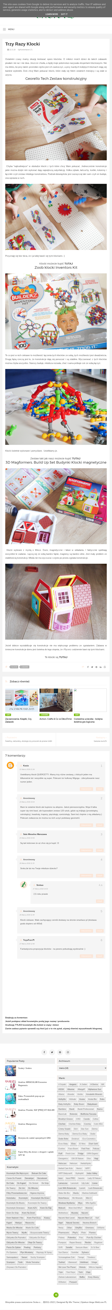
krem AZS (32, 1208)
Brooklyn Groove (65, 1119)
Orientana (89, 1228)
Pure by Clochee (94, 1237)
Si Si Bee (95, 1247)
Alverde (71, 1094)
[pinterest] (60, 1052)
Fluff (60, 1153)
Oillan (69, 1228)
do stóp (45, 1183)
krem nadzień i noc (15, 1218)
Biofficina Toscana (88, 1114)
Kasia (26, 765)
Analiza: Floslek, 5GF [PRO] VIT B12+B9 (36, 1110)
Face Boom (73, 1149)
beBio (82, 1277)
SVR (60, 1247)
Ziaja (88, 1272)
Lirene (94, 1183)
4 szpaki (62, 1084)
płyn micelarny (26, 1252)
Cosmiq (87, 1124)
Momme (89, 1208)
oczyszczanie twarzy (39, 1233)
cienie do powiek (14, 1178)
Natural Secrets (72, 1223)
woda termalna (32, 1262)
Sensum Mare (82, 1247)
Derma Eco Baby (79, 1134)
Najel (60, 1223)
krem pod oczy (34, 1218)
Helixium (73, 1163)
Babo (102, 1099)
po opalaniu (12, 1252)
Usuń (99, 789)
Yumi (80, 1272)
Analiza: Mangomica (27, 1124)
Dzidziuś (75, 1139)
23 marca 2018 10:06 (27, 838)
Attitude (72, 1099)
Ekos (73, 1144)
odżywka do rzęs (37, 1237)
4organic (73, 1084)
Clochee (61, 1124)
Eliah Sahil (93, 1144)
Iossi (60, 1178)
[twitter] (52, 1052)
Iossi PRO (70, 1178)
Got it (64, 14)
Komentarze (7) (26, 50)
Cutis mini (98, 1124)
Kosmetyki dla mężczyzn (17, 1173)
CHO (78, 1119)
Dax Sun (84, 1129)
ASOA (61, 1089)
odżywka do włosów (15, 1242)
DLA (76, 1129)
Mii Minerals (77, 1198)
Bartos (100, 1109)
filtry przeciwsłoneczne (17, 1193)
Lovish (82, 1188)
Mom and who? (75, 1208)
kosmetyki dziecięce (15, 1208)
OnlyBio (78, 1228)
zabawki (24, 667)
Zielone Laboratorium (67, 1277)
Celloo (95, 1119)
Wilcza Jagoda (95, 1267)
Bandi (71, 1109)
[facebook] (44, 1052)
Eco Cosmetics (89, 1139)
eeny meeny (93, 1277)
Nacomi (85, 1213)
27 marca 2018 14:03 (40, 889)
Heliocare (62, 1163)
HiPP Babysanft (65, 1173)
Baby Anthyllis (64, 1104)
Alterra (61, 1094)
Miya (80, 1203)
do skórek (33, 1183)
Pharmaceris (63, 1233)
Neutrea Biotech (89, 1223)
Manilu (76, 1193)
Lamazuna (62, 1183)
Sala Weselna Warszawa (35, 834)
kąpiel (9, 1223)
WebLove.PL (101, 1302)
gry (8, 715)
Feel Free (86, 1149)
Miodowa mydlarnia (66, 1203)
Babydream (92, 1104)
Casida (87, 1119)
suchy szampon (38, 1257)
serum (24, 1257)
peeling (27, 1247)
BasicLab (62, 1114)
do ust (22, 1188)
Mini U (88, 1198)
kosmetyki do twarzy (37, 1203)
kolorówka (11, 1198)
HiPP (87, 1168)
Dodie (92, 1134)
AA (102, 1084)
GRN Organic (92, 1153)
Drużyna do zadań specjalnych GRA (34, 1138)
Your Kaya (70, 1272)
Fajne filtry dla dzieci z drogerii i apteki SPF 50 (36, 1153)
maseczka (29, 1223)
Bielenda (73, 1114)
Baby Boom (79, 1104)
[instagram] (68, 1052)
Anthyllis (62, 1099)
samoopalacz (12, 1257)
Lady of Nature (94, 1178)
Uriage (94, 1262)
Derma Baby (63, 1134)
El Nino (82, 1144)
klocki (14, 667)
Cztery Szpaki (64, 1129)
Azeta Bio (92, 1099)
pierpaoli (73, 1282)
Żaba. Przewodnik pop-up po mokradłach (31, 1097)
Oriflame (100, 1228)
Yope (60, 1272)
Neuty (60, 1228)
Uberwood (72, 1262)
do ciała (10, 1183)
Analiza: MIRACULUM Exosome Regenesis (32, 1083)
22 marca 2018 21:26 (27, 769)
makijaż (18, 1223)
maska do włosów (14, 1228)
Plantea (92, 1233)
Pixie (83, 1233)
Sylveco (85, 1252)
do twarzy (11, 1188)
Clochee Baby (75, 1124)
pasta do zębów (14, 1247)
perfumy (37, 1247)
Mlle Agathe (91, 1203)
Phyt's (75, 1233)
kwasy (47, 1218)
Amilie (80, 1094)
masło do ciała (32, 1228)
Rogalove (98, 1242)
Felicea (96, 1149)
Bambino (62, 1109)
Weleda (82, 1267)
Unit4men (84, 1262)
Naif (97, 1218)
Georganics (63, 1158)
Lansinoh (74, 1183)
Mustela (74, 1213)
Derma (94, 1129)
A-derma (94, 1084)
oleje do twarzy (35, 1242)
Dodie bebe (63, 1139)
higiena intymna (37, 1193)
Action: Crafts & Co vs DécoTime (56, 719)
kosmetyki (23, 1198)
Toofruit (61, 1262)
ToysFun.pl (28, 940)
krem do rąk (46, 1208)
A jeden (83, 1084)
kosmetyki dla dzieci (40, 1198)
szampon (11, 1262)
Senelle (69, 1247)
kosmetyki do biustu (15, 1203)
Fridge (80, 1153)
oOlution (62, 1282)
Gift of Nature (77, 1158)
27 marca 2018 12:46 (27, 944)
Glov (89, 1158)
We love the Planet (67, 1267)
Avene (82, 1099)
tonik (20, 1262)
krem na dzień (28, 1213)
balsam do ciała (39, 1173)
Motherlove (63, 1213)
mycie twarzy (12, 1233)
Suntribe (74, 1252)
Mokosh (61, 1208)
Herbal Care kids (65, 1168)
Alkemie (70, 1089)
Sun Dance (63, 1252)
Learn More (52, 14)
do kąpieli (21, 1183)
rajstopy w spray (44, 1252)
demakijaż (29, 1178)
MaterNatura (63, 1198)
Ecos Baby (63, 1144)
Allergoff (81, 1089)
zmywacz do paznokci (16, 1267)
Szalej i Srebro (25, 1068)
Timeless (91, 1257)
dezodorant (42, 1178)
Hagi (96, 1158)
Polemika (72, 1237)
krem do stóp (13, 1213)
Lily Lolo (85, 1183)
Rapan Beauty (76, 1242)
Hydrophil (79, 1173)
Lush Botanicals (95, 1188)
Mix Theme (74, 1302)
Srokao (39, 885)
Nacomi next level (66, 1218)
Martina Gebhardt (89, 1193)
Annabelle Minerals (94, 1094)
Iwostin (81, 1178)
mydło (24, 1233)
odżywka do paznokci (16, 1237)
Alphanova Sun (94, 1089)
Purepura (62, 1242)
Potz (81, 1237)
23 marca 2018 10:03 (27, 802)
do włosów (33, 1188)
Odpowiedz (86, 789)
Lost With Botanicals (67, 1188)
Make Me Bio (64, 1193)
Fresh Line (70, 1153)
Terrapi (81, 1257)
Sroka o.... (38, 1302)
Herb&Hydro (86, 1163)
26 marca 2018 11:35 (27, 863)
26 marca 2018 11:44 (27, 915)
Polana (61, 1237)
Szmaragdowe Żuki (66, 1257)
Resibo (88, 1242)
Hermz (79, 1168)
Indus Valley (92, 1173)
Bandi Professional (86, 1109)
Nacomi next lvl (85, 1218)
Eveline (61, 1149)
